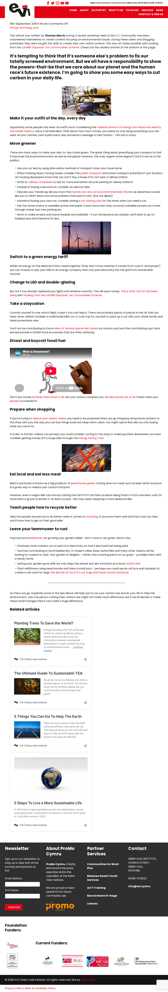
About (84, 10)
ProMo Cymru (55, 864)
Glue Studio (88, 980)
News (159, 10)
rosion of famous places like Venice (75, 328)
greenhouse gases (82, 483)
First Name (11, 890)
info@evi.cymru (139, 886)
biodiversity (35, 538)
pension (15, 401)
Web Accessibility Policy (40, 988)
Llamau (92, 903)
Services (147, 10)
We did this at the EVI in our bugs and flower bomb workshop (90, 572)
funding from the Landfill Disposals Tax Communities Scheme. (63, 295)
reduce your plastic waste (49, 418)
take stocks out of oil (121, 397)
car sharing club (91, 201)
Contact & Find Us (150, 14)
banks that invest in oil (49, 397)
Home (73, 10)
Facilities (132, 10)
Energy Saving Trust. (91, 438)
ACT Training (96, 888)
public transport (91, 173)
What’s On (116, 10)
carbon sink (132, 563)
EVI (117, 35)
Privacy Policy (14, 988)
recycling (92, 517)
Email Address (13, 878)
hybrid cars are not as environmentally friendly (102, 192)
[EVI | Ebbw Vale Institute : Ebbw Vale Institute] (20, 10)
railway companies (40, 182)
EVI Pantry (99, 10)
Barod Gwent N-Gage (102, 896)
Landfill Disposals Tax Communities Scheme (50, 47)
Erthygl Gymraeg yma (24, 28)
